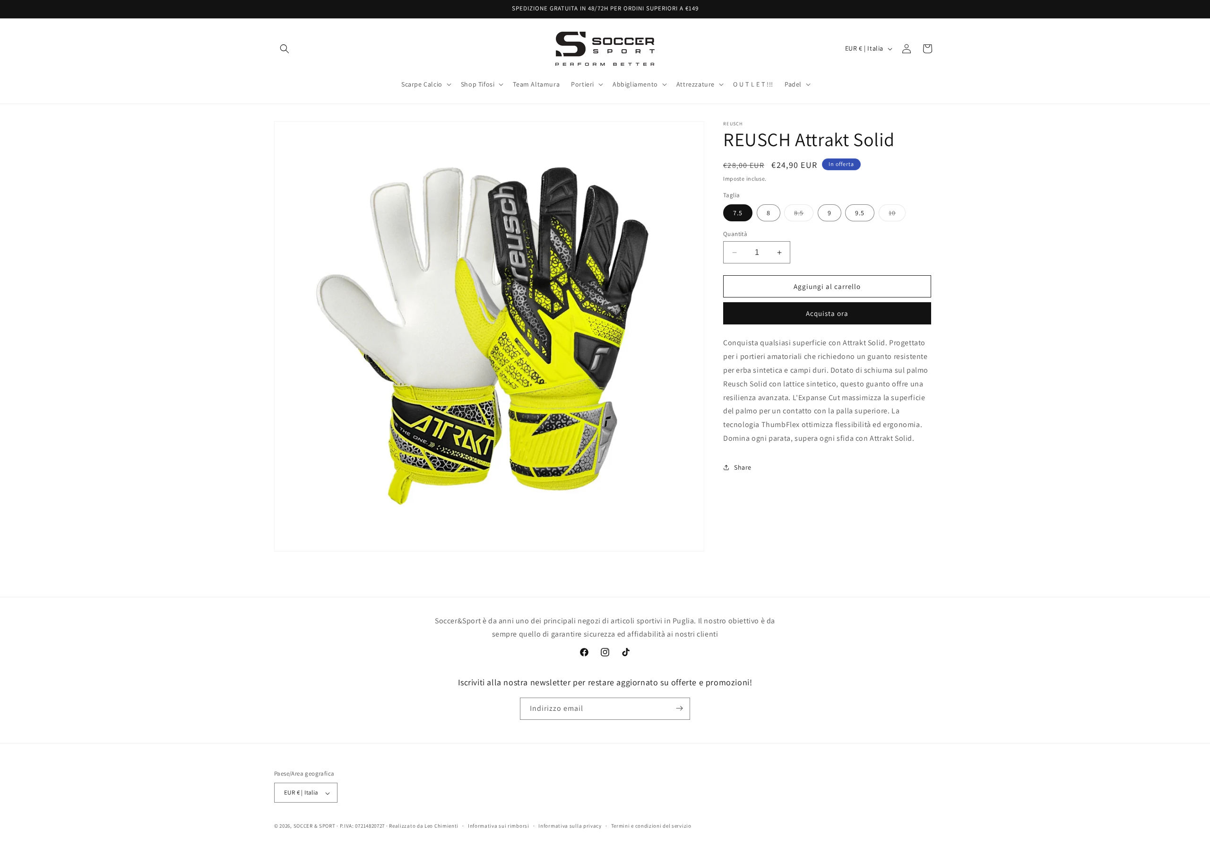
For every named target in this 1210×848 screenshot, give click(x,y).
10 (897, 214)
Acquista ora (827, 313)
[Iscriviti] (679, 708)
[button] (284, 48)
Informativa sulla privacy (570, 825)
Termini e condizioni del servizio (651, 825)
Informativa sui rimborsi (498, 825)
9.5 (859, 213)
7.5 (738, 213)
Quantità (735, 234)
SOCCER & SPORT (315, 826)
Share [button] (743, 467)
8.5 (803, 214)
